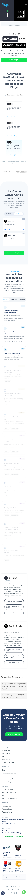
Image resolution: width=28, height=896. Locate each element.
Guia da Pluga (7, 782)
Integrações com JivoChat (14, 601)
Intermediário (13, 299)
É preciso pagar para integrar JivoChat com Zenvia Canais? (13, 696)
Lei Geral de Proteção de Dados (6, 854)
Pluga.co (5, 5)
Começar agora (14, 60)
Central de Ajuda (8, 779)
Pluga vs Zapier (7, 809)
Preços (4, 756)
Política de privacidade (16, 886)
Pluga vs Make (7, 812)
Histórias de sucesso (9, 773)
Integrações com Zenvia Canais (13, 650)
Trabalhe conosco (8, 789)
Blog (3, 770)
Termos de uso (11, 889)
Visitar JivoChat (13, 613)
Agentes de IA (7, 759)
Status (18, 889)
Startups (5, 795)
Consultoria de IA (8, 762)
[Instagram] (14, 893)
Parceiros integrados (9, 792)
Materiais (5, 776)
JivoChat (14, 23)
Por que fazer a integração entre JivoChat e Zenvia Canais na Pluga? (14, 686)
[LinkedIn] (16, 893)
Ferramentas (7, 23)
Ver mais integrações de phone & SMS (12, 656)
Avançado (22, 299)
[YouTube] (11, 893)
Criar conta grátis (14, 734)
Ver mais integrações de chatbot (12, 607)
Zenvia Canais (20, 23)
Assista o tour (6, 750)
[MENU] (26, 5)
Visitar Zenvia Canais (14, 662)
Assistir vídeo (8, 381)
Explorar (7, 405)
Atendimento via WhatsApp (14, 836)
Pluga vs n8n (6, 806)
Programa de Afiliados (9, 798)
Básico (5, 299)
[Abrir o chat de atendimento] (3, 893)
